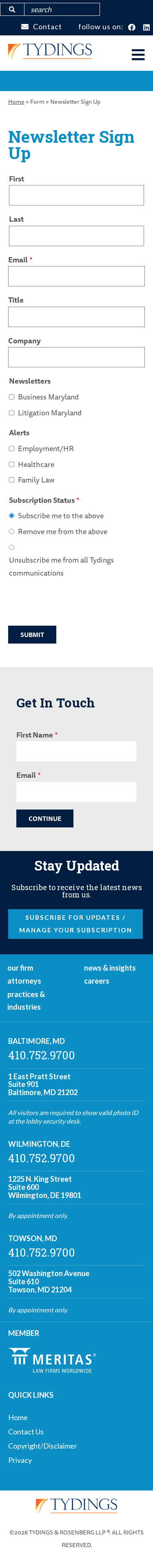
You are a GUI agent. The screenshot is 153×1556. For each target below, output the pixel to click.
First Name (34, 734)
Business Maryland (48, 396)
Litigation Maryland (50, 412)
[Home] (50, 56)
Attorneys (24, 980)
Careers (96, 980)
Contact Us (26, 1431)
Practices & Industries (26, 1001)
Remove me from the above (62, 531)
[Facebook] (132, 27)
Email (18, 259)
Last (16, 219)
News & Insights (110, 967)
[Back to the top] (134, 1537)
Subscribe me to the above (61, 515)
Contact (47, 26)
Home (16, 101)
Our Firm (20, 967)
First (16, 178)
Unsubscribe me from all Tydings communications (61, 566)
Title (16, 300)
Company (24, 340)
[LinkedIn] (146, 27)
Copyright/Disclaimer (42, 1445)
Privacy (20, 1460)
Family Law (36, 479)
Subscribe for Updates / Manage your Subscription (75, 924)
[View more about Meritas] (52, 1370)
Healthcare (36, 464)
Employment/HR (46, 448)
